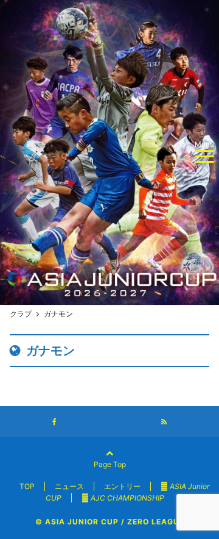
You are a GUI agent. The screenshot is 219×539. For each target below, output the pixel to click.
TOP (27, 486)
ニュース (69, 486)
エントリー (122, 486)
